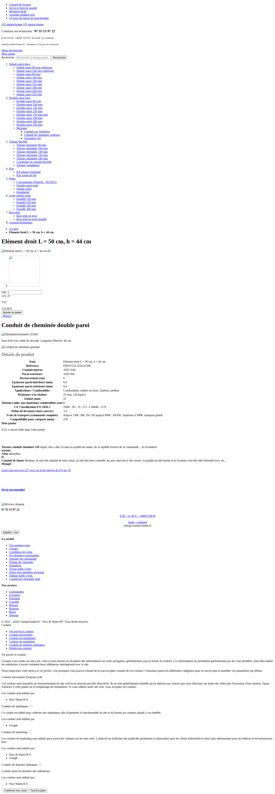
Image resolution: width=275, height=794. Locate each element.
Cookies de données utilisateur (27, 644)
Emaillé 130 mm (26, 199)
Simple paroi (23, 188)
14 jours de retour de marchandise (29, 18)
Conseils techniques (20, 222)
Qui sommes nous (19, 545)
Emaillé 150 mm (26, 202)
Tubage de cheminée (21, 562)
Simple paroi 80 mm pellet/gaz (34, 67)
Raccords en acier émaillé (31, 219)
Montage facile (18, 11)
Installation (22, 192)
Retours (13, 605)
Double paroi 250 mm (29, 124)
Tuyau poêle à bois (20, 568)
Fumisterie (15, 565)
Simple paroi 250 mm (29, 94)
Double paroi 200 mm (29, 121)
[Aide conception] (137, 476)
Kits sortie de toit (26, 175)
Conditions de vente (21, 552)
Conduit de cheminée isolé (24, 579)
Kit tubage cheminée (28, 172)
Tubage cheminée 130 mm (32, 151)
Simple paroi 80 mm (28, 74)
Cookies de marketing (22, 641)
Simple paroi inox (19, 64)
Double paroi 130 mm (29, 108)
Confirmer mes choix (15, 790)
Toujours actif (34, 677)
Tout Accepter (38, 790)
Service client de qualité (23, 8)
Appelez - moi (10, 532)
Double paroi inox (19, 97)
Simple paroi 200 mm (29, 91)
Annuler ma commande (23, 558)
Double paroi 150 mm (29, 111)
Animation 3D (32, 138)
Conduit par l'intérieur (37, 131)
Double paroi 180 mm (29, 118)
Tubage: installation (27, 165)
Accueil (13, 228)
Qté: (4, 292)
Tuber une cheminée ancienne (26, 572)
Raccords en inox (26, 215)
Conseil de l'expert (20, 4)
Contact (13, 548)
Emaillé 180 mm (26, 205)
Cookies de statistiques (22, 638)
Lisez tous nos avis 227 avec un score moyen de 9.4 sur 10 (36, 470)
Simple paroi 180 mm (29, 87)
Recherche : (8, 57)
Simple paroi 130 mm (29, 81)
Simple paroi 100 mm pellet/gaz (35, 70)
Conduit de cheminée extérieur (42, 134)
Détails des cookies (20, 648)
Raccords (14, 212)
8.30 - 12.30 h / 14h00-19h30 (137, 515)
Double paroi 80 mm (28, 101)
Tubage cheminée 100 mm (32, 148)
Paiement (14, 598)
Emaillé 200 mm (26, 209)
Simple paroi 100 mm (29, 77)
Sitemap (14, 615)
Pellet (12, 178)
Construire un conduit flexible (34, 161)
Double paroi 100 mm (29, 104)
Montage (21, 128)
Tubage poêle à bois (21, 575)
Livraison (14, 595)
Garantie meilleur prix (22, 14)
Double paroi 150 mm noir (32, 114)
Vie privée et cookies (21, 631)
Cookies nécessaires (21, 634)
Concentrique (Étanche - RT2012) (36, 182)
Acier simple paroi (20, 195)
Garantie (14, 601)
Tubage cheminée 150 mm (32, 155)
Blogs (12, 612)
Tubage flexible (18, 141)
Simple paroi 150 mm (29, 84)
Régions (14, 608)
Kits (11, 168)
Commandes (16, 591)
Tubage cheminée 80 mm (31, 145)
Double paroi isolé (27, 185)
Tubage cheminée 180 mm (32, 158)
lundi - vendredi (137, 522)
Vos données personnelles (24, 555)
